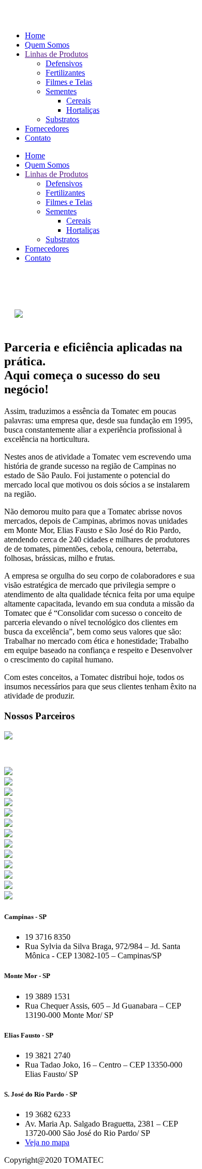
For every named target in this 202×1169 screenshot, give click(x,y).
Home (35, 35)
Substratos (62, 119)
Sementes (61, 91)
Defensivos (64, 63)
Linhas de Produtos (56, 54)
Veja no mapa (47, 1142)
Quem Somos (47, 44)
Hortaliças (82, 110)
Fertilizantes (65, 72)
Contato (38, 138)
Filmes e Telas (69, 82)
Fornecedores (47, 128)
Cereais (78, 100)
